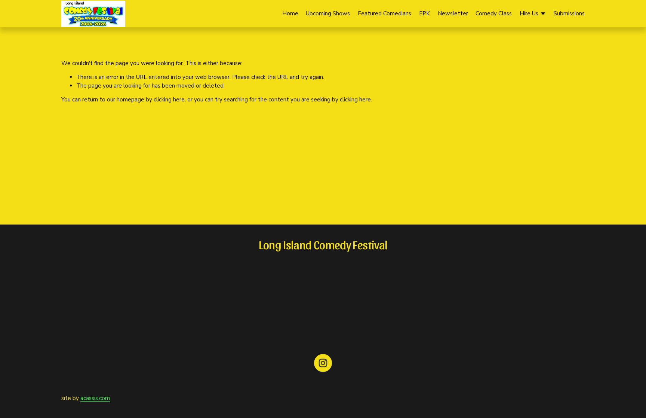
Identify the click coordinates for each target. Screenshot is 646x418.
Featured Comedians (384, 13)
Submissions (569, 13)
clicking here (169, 99)
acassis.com (95, 398)
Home (290, 13)
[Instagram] (323, 363)
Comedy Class (494, 13)
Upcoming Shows (328, 13)
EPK (424, 13)
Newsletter (453, 13)
